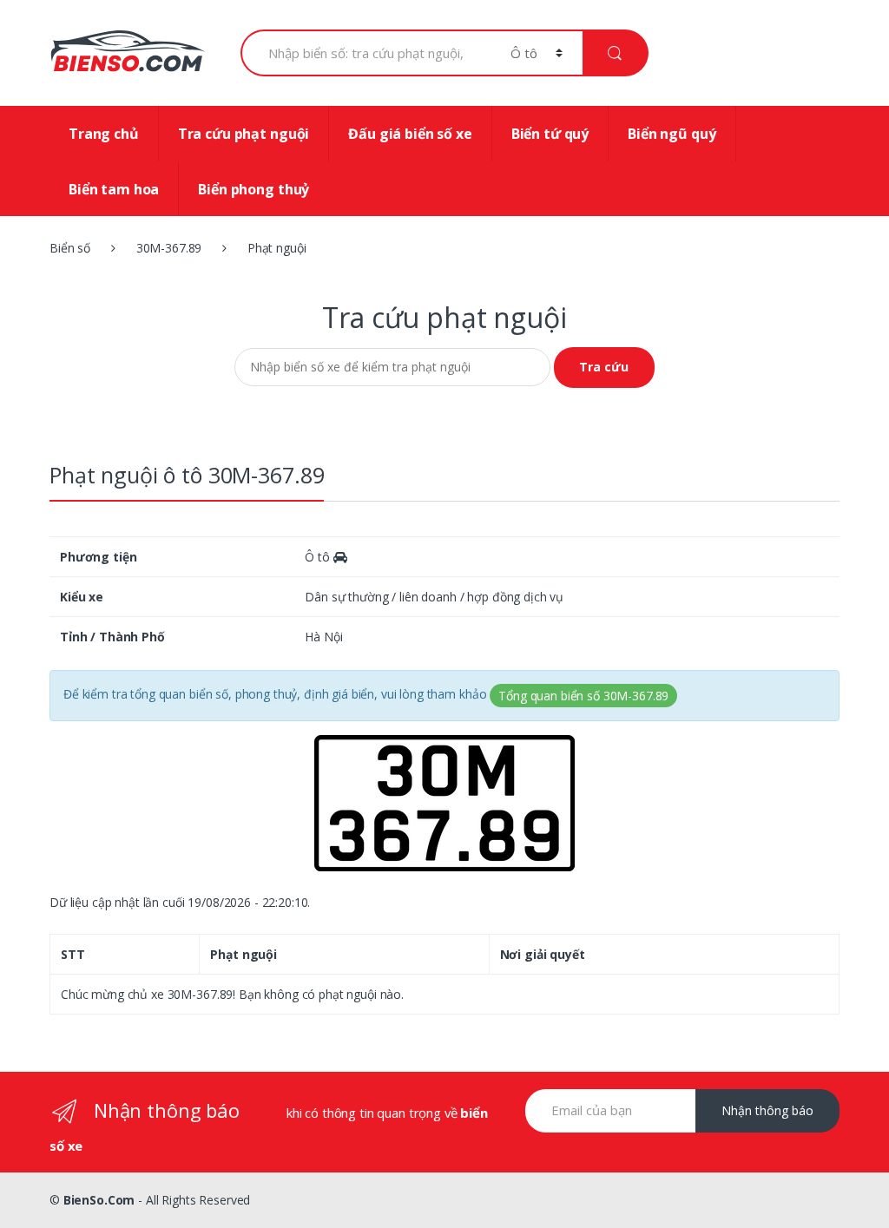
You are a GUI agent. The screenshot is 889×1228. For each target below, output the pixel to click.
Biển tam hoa (114, 189)
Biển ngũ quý (671, 133)
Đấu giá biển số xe (409, 133)
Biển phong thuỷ (253, 189)
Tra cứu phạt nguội (243, 133)
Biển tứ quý (550, 133)
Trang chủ (104, 133)
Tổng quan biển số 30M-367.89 (583, 695)
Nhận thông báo (767, 1110)
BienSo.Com (99, 1200)
